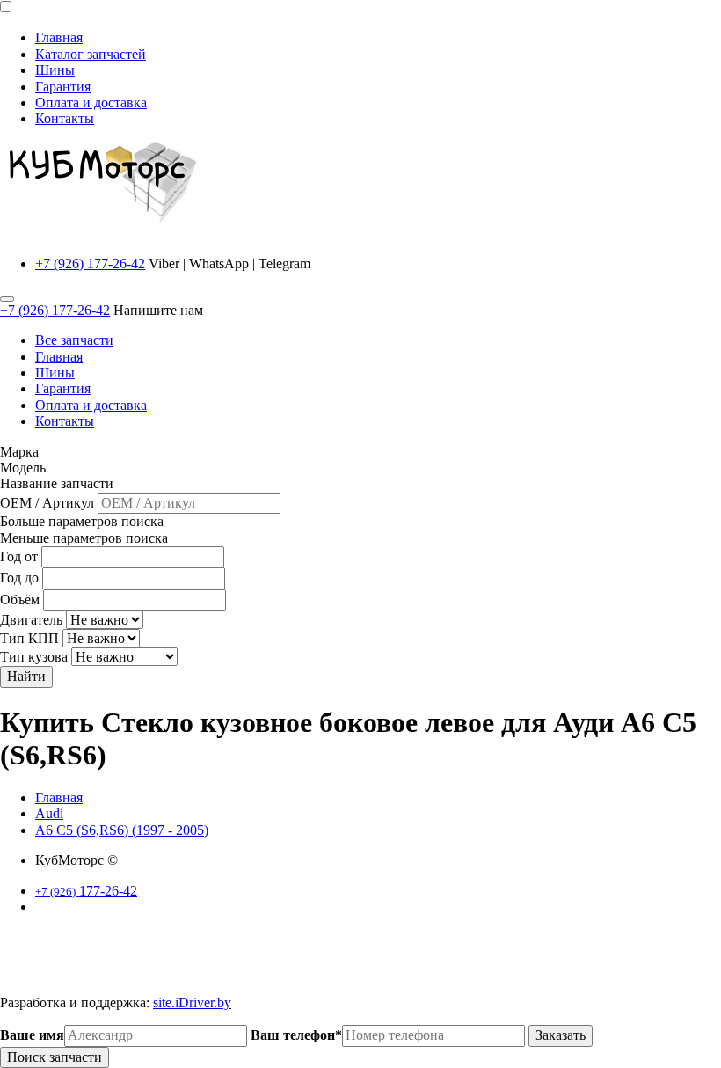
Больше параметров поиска (82, 521)
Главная (59, 37)
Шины (55, 69)
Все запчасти (74, 340)
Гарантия (63, 86)
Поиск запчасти (54, 1057)
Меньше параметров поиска (84, 537)
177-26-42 (86, 890)
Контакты (64, 118)
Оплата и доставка (91, 102)
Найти (26, 676)
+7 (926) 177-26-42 (90, 263)
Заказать (560, 1035)
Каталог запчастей (90, 54)
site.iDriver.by (192, 1002)
